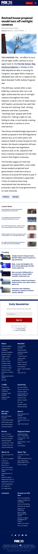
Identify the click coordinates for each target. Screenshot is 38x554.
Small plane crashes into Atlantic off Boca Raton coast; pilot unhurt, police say (24, 282)
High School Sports (23, 424)
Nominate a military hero (7, 373)
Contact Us (4, 461)
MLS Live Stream (23, 525)
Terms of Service (20, 330)
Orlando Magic (22, 418)
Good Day (22, 385)
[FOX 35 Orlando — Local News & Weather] (6, 3)
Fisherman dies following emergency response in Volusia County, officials (23, 290)
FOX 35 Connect (22, 464)
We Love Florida (22, 387)
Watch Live (29, 3)
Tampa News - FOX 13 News (23, 438)
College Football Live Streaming (24, 501)
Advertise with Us (6, 477)
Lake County (5, 359)
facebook (12, 535)
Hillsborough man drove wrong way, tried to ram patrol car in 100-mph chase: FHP (13, 234)
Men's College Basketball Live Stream (22, 514)
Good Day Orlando (7, 438)
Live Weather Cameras (21, 347)
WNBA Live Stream (23, 523)
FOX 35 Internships (7, 467)
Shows (4, 431)
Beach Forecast (22, 362)
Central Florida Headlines (5, 349)
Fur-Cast (20, 402)
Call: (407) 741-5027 (23, 455)
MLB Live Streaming (24, 504)
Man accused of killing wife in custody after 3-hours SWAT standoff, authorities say (22, 274)
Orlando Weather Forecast (23, 353)
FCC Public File (5, 486)
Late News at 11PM (7, 443)
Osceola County (6, 365)
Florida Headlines (6, 346)
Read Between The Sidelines (23, 414)
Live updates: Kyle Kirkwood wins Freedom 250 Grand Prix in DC (11, 218)
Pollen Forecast (22, 364)
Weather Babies (22, 392)
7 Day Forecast (22, 356)
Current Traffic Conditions (5, 390)
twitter (15, 535)
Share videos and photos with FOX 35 (23, 461)
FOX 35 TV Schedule (7, 436)
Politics (16, 28)
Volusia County (5, 370)
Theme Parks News (7, 420)
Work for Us (5, 465)
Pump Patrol (5, 387)
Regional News (24, 431)
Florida (15, 197)
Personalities (5, 463)
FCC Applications (6, 488)
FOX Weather (21, 366)
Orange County (6, 363)
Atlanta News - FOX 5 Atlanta (24, 442)
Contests (5, 493)
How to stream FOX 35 (7, 455)
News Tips (22, 452)
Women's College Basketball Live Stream (23, 519)
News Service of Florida (7, 28)
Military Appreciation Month (7, 377)
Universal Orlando (6, 427)
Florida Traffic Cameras (5, 398)
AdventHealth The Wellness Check (23, 394)
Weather (21, 343)
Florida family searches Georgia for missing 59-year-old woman (11, 210)
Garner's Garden (22, 400)
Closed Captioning (6, 484)
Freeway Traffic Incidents (6, 394)
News (3, 343)
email (26, 535)
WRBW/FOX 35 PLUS (7, 482)
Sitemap (3, 380)
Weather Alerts (22, 350)
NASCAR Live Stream (24, 506)
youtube (22, 535)
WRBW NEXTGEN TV (7, 479)
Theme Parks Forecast (21, 359)
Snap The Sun (22, 373)
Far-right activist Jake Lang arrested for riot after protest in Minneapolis (13, 243)
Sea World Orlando (7, 424)
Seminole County (6, 368)
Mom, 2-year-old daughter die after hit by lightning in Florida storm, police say (23, 266)
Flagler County (5, 357)
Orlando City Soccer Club (23, 421)
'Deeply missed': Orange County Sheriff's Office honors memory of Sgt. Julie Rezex (24, 258)
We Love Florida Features (6, 417)
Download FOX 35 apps (6, 474)
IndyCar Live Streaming (21, 509)
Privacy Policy (21, 329)
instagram (19, 535)
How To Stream (6, 434)
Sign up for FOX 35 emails (7, 470)
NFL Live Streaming (23, 498)
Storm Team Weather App (24, 369)
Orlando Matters (6, 441)
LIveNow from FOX (7, 445)
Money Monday (22, 406)
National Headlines (7, 352)
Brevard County (6, 354)
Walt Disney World (6, 422)
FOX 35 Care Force (23, 389)
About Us (5, 452)
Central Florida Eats (7, 447)
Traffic (4, 385)
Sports (20, 411)
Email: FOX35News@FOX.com (25, 457)
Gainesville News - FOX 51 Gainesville (23, 435)
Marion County (5, 361)
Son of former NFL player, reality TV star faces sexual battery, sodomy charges (13, 226)
